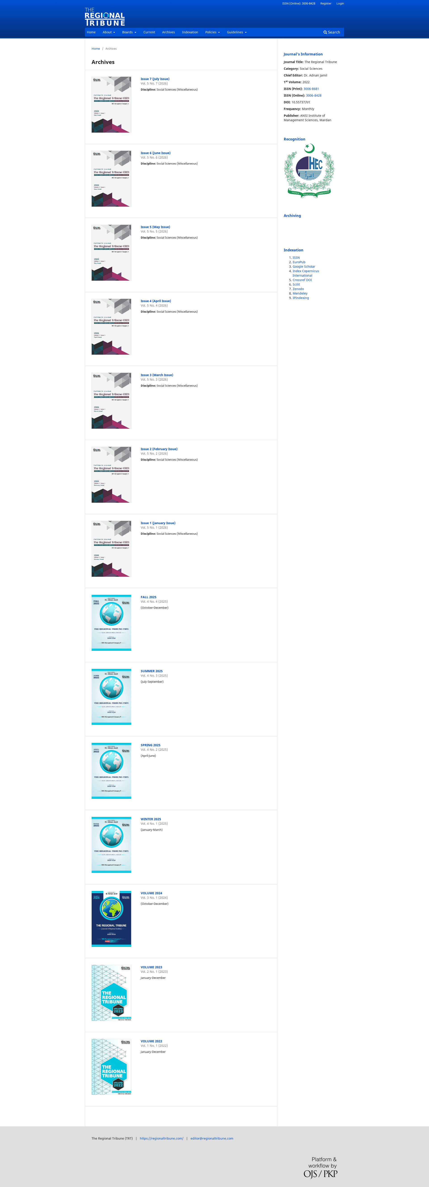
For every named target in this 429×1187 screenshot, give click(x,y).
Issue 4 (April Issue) (156, 301)
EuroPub (299, 262)
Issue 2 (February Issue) (159, 449)
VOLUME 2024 (151, 893)
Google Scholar (304, 266)
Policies (211, 32)
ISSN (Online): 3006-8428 (298, 3)
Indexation (190, 32)
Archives (168, 32)
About (108, 32)
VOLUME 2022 (151, 1041)
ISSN (296, 257)
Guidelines (235, 32)
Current (149, 32)
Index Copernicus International (306, 273)
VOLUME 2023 (151, 967)
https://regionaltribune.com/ (161, 1138)
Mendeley (300, 293)
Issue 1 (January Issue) (158, 523)
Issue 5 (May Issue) (155, 227)
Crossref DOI (302, 280)
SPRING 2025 (150, 745)
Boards (128, 32)
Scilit (296, 284)
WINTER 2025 (151, 819)
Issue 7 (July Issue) (155, 79)
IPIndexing (301, 298)
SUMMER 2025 (152, 671)
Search (333, 32)
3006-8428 (314, 95)
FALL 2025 (148, 597)
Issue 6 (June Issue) (155, 153)
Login (340, 3)
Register (325, 3)
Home (91, 32)
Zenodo (298, 289)
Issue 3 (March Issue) (157, 375)
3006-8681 (311, 89)
